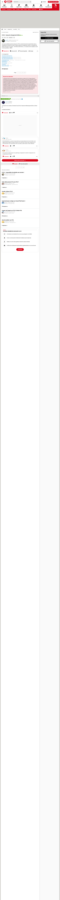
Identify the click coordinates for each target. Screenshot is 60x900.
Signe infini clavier (5, 65)
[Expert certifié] (22, 99)
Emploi (41, 9)
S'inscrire (20, 249)
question (54, 1)
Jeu (2, 37)
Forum (55, 6)
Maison (33, 6)
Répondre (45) (6, 51)
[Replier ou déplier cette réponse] (38, 96)
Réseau (25, 9)
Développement (9, 9)
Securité (40, 6)
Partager (31, 51)
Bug (5, 37)
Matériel (22, 9)
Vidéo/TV (29, 9)
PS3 (19, 29)
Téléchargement (48, 6)
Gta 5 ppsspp (4, 62)
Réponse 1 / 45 (4, 95)
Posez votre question (23, 51)
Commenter (6, 112)
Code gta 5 (4, 64)
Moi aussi (14, 51)
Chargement (10, 37)
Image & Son (26, 6)
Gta (14, 37)
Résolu (22, 35)
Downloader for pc (5, 60)
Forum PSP (10, 62)
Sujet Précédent (5, 32)
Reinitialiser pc (4, 61)
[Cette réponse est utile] (10, 113)
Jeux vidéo (17, 9)
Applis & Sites (19, 6)
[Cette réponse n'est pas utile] (14, 113)
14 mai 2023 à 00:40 (13, 41)
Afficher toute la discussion (19, 160)
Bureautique (4, 9)
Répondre (16, 163)
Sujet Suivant (35, 32)
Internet (14, 9)
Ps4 (7, 37)
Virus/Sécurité (34, 9)
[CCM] (8, 1)
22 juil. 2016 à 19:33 (8, 139)
